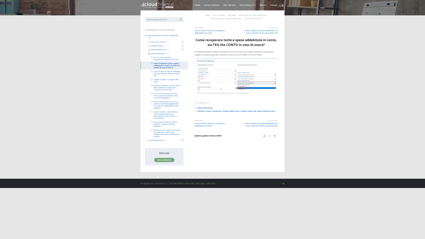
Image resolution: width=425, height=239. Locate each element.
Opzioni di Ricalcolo (253, 18)
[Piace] (264, 136)
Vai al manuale (164, 160)
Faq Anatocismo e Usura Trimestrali (226, 18)
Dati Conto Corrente (158, 42)
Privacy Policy (190, 183)
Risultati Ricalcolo (157, 140)
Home (197, 5)
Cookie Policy (210, 183)
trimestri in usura (204, 111)
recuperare (216, 111)
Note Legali (200, 183)
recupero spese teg (248, 111)
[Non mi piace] (274, 136)
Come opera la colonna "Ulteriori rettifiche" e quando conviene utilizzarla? (165, 124)
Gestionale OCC (248, 5)
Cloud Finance (211, 5)
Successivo (273, 28)
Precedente (199, 28)
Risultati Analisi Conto (158, 50)
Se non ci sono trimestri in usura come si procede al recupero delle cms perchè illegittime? (166, 96)
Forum (273, 5)
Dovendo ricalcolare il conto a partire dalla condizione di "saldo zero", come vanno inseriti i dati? (167, 87)
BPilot (263, 5)
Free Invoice (229, 5)
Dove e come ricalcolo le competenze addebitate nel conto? (210, 31)
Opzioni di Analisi (157, 46)
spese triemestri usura (266, 111)
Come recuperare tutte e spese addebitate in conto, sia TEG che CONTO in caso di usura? (167, 65)
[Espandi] (182, 42)
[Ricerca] (282, 5)
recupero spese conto (231, 111)
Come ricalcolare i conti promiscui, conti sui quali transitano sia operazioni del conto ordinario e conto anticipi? (166, 115)
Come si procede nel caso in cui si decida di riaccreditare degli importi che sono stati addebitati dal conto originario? (166, 105)
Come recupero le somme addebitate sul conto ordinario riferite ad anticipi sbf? (261, 31)
